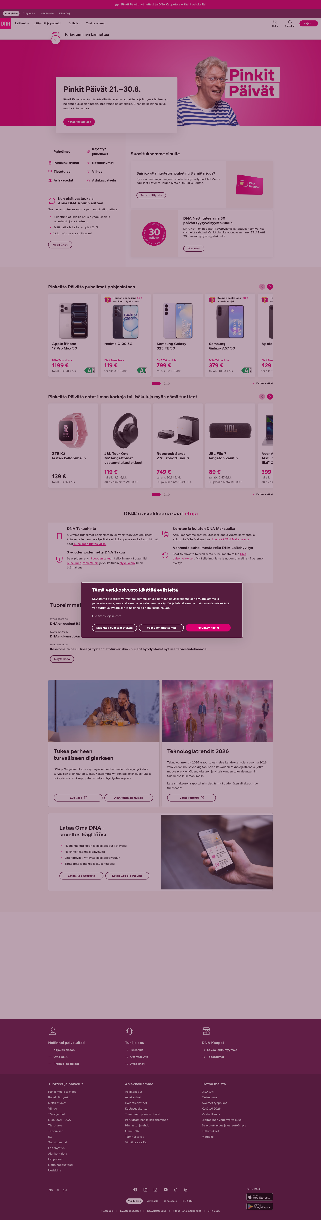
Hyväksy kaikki (208, 627)
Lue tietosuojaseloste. (107, 616)
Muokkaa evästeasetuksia (114, 627)
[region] (162, 610)
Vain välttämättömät (161, 627)
